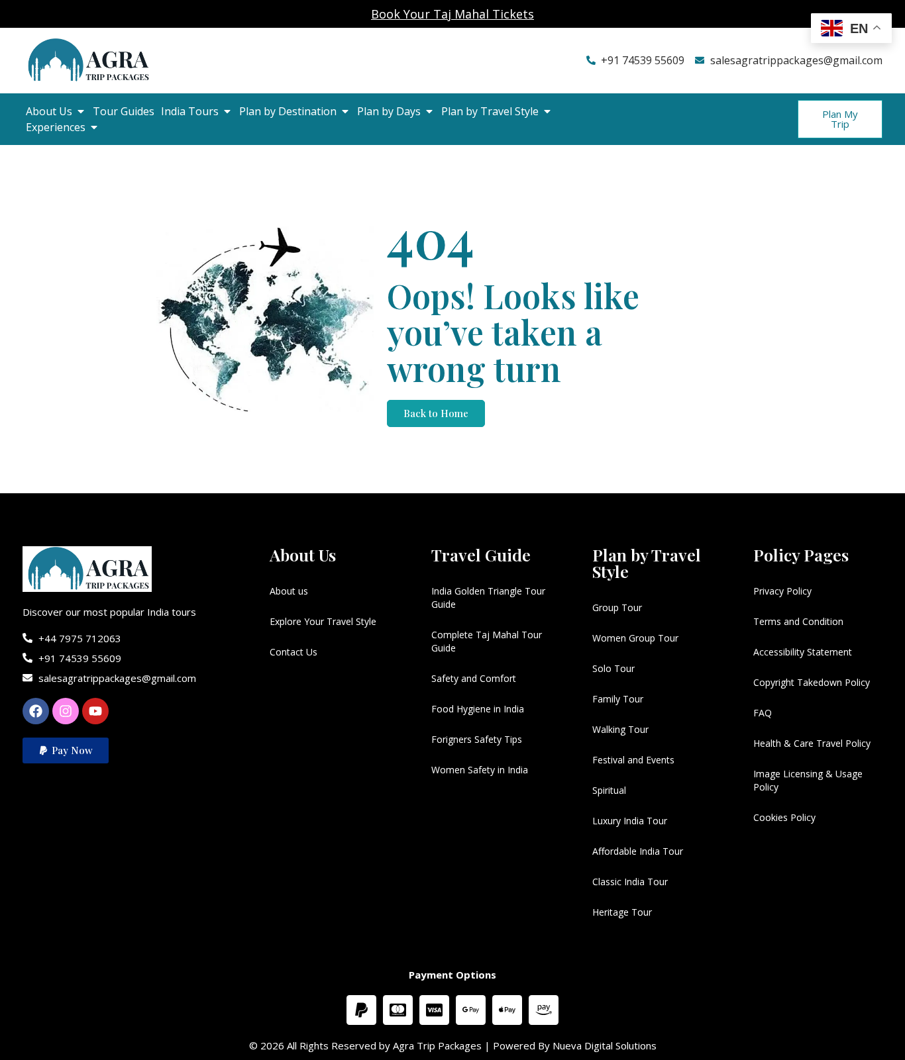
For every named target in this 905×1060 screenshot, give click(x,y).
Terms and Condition (798, 621)
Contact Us (293, 652)
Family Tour (617, 699)
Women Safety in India (479, 769)
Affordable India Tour (637, 851)
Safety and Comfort (473, 678)
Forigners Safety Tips (476, 739)
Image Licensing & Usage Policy (808, 780)
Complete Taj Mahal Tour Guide (486, 641)
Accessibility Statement (802, 652)
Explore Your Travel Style (323, 621)
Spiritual (609, 790)
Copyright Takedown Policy (811, 682)
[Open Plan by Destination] (345, 111)
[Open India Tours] (227, 111)
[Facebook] (36, 711)
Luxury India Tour (629, 820)
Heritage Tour (622, 912)
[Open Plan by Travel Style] (547, 111)
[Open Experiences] (94, 127)
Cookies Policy (784, 817)
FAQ (762, 712)
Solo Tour (613, 668)
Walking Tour (620, 729)
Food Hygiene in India (477, 708)
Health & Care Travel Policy (812, 743)
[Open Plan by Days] (429, 111)
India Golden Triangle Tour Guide (488, 597)
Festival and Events (633, 759)
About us (289, 591)
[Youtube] (95, 711)
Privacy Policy (782, 591)
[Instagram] (65, 711)
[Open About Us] (81, 111)
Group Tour (617, 607)
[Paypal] (361, 1010)
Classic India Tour (630, 881)
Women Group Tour (635, 638)
